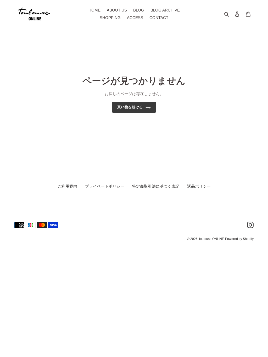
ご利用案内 (67, 186)
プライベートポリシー (104, 186)
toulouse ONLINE (211, 239)
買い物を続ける (130, 107)
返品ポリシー (199, 186)
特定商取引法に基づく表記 (155, 186)
